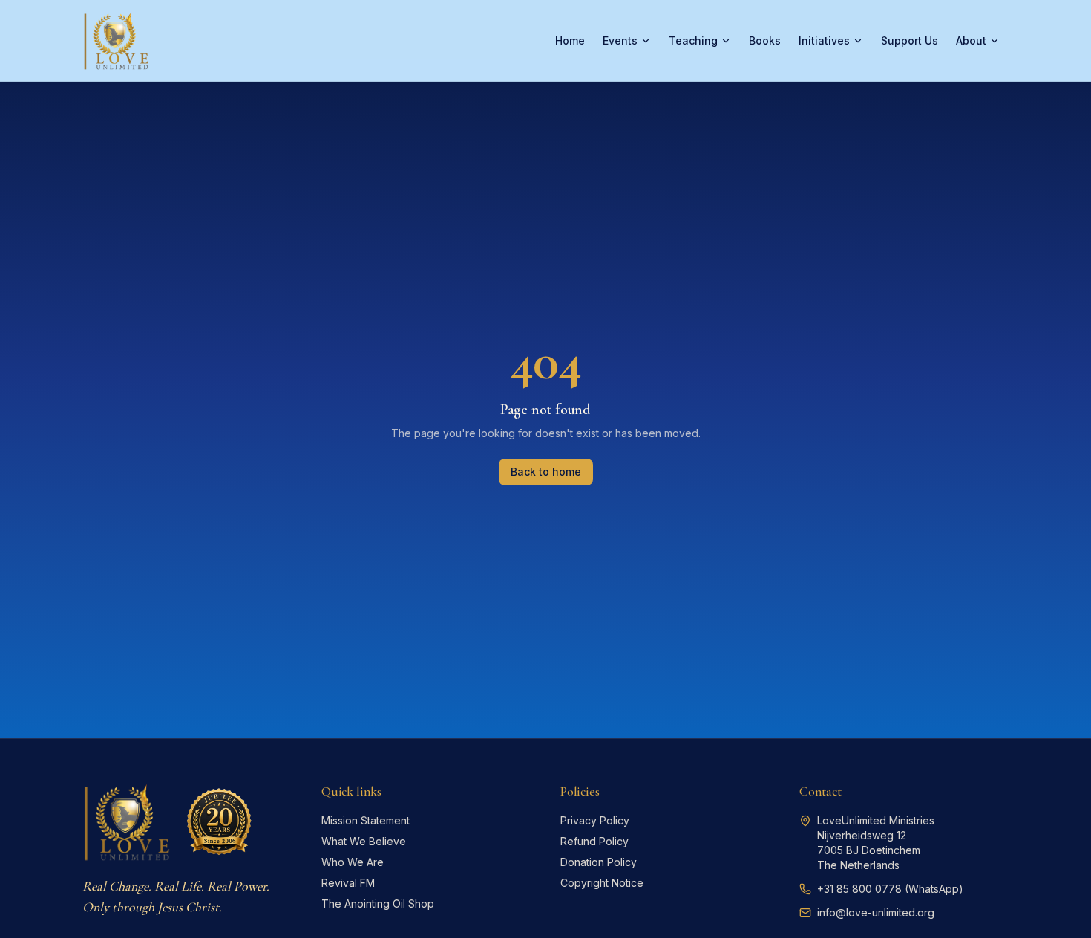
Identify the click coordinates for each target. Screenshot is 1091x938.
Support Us (909, 40)
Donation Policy (598, 862)
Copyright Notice (601, 882)
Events (620, 40)
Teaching (693, 40)
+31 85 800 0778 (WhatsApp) (890, 888)
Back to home (546, 471)
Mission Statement (365, 820)
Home (570, 40)
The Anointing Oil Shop (377, 903)
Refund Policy (594, 841)
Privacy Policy (594, 820)
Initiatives (824, 40)
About (971, 40)
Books (765, 40)
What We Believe (363, 841)
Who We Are (352, 862)
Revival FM (348, 882)
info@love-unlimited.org (875, 912)
